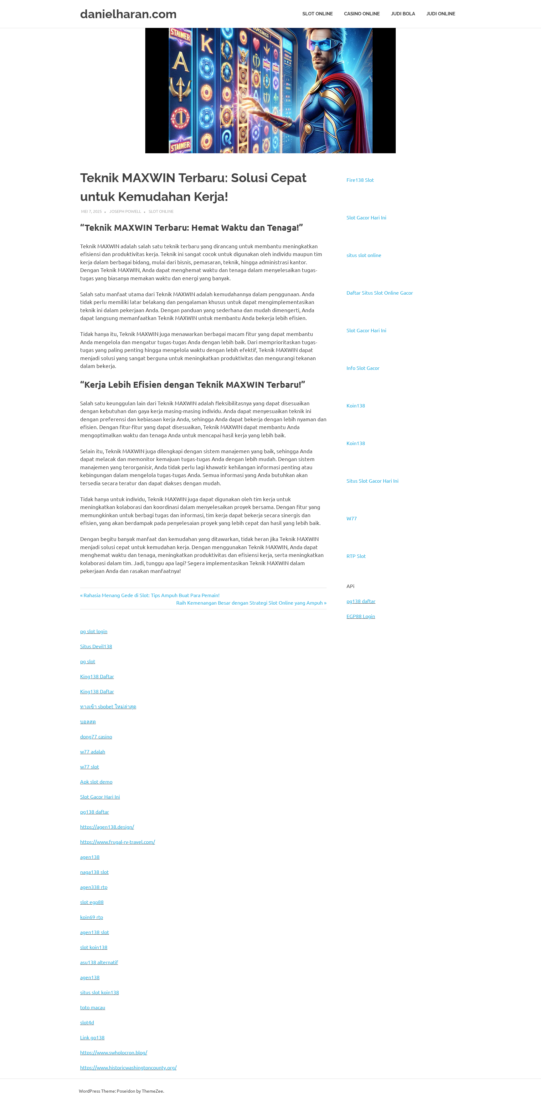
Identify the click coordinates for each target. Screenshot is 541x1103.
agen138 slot (94, 932)
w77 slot (89, 766)
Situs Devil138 (96, 646)
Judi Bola (403, 14)
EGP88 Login (361, 616)
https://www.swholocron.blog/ (113, 1052)
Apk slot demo (96, 781)
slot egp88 (92, 902)
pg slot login (93, 631)
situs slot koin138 (99, 992)
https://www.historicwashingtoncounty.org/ (128, 1067)
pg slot (87, 661)
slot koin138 (93, 947)
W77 (352, 518)
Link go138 (92, 1037)
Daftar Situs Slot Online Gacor (380, 292)
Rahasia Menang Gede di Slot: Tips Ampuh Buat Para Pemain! (151, 595)
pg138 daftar (361, 601)
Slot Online (317, 14)
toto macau (92, 1007)
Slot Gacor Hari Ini (366, 217)
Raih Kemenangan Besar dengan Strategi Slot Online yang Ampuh (249, 602)
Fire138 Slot (360, 179)
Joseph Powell (125, 211)
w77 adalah (92, 751)
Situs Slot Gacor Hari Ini (373, 480)
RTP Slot (356, 556)
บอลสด (88, 721)
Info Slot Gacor (363, 368)
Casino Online (362, 14)
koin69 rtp (91, 917)
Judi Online (440, 14)
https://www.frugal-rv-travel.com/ (117, 841)
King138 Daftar (97, 676)
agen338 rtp (93, 887)
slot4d (87, 1022)
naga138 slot (94, 872)
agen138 (90, 857)
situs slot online (364, 255)
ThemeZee (152, 1091)
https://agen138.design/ (107, 826)
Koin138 (356, 405)
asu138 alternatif (99, 962)
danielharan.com (128, 14)
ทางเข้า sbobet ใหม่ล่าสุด (108, 706)
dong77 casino (96, 736)
